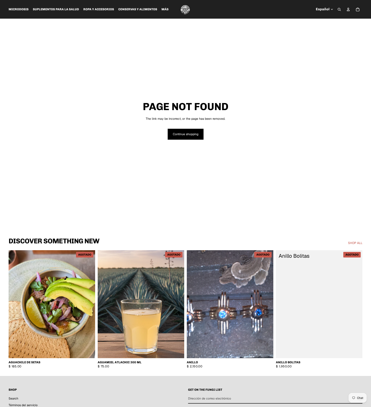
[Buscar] (339, 9)
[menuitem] (165, 9)
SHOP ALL (355, 243)
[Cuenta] (348, 9)
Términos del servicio (23, 405)
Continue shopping (185, 134)
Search (13, 398)
